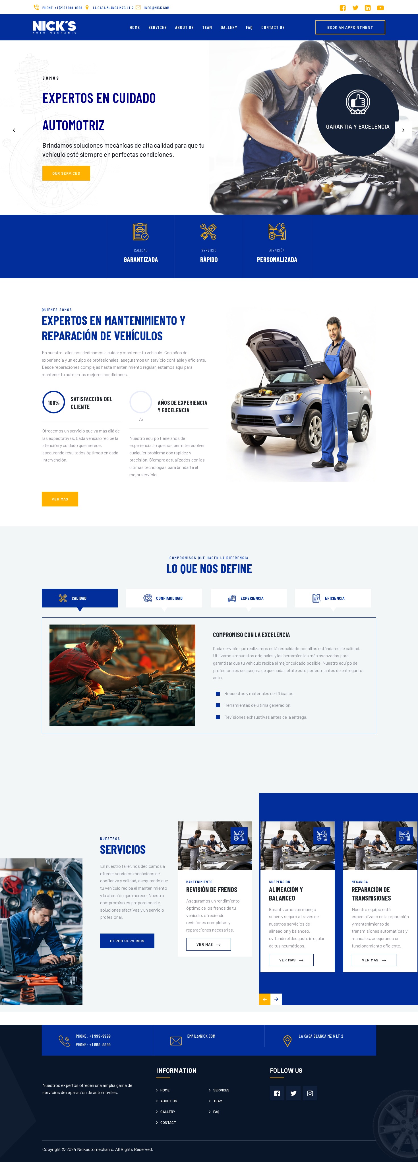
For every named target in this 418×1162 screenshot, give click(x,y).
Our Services (66, 173)
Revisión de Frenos (211, 889)
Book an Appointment (350, 27)
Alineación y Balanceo (286, 893)
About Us (184, 27)
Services (157, 27)
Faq (216, 1111)
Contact (168, 1122)
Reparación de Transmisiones (371, 893)
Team (207, 27)
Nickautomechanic (95, 1149)
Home (135, 27)
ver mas (60, 499)
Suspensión (279, 881)
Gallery (229, 27)
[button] (403, 130)
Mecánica (360, 881)
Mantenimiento (199, 881)
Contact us (273, 27)
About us (168, 1101)
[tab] (80, 598)
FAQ (249, 27)
